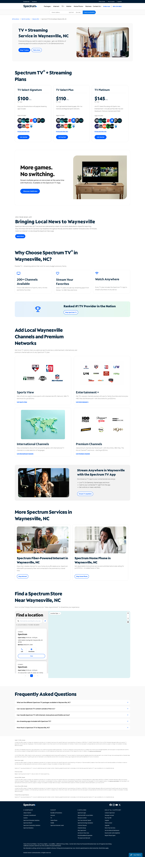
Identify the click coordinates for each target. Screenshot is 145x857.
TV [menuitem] (63, 6)
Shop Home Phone (81, 576)
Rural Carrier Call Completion (112, 833)
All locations (15, 19)
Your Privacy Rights (42, 844)
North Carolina (26, 19)
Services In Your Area (83, 833)
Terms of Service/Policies (30, 844)
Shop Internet (22, 576)
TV (51, 818)
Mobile (52, 823)
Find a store (36, 50)
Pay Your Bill (108, 818)
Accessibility (52, 844)
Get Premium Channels (83, 454)
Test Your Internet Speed (84, 820)
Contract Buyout (82, 825)
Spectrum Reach (27, 823)
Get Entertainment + (82, 402)
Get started (23, 137)
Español (119, 1)
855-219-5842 (117, 6)
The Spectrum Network (84, 838)
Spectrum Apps (82, 813)
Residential (26, 1)
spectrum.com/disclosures (95, 751)
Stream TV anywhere (85, 494)
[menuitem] (26, 1)
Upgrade (107, 825)
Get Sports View (22, 402)
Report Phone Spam (110, 835)
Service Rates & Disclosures (112, 830)
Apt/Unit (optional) (72, 11)
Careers (25, 818)
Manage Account (109, 815)
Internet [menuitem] (56, 6)
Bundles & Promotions (56, 813)
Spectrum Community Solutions (31, 825)
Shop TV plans (24, 50)
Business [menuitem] (88, 6)
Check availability (89, 12)
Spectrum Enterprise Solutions (31, 820)
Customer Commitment (29, 815)
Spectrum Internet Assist (57, 825)
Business (34, 1)
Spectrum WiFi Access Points (85, 815)
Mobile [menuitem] (69, 6)
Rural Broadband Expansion (85, 835)
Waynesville (35, 19)
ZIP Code (79, 10)
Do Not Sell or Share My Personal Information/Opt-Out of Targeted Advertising (90, 844)
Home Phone (54, 820)
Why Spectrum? (82, 830)
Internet (53, 815)
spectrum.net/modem (114, 781)
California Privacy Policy (62, 844)
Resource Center (82, 818)
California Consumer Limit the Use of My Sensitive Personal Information (42, 845)
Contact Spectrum (110, 813)
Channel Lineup (82, 828)
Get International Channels (25, 454)
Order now (106, 6)
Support (107, 820)
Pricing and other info (23, 131)
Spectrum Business (28, 828)
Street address (54, 10)
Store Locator (108, 823)
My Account (111, 1)
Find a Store (102, 1)
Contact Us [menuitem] (97, 6)
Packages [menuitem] (48, 6)
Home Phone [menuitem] (79, 6)
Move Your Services (110, 828)
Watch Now (20, 236)
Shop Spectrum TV (71, 312)
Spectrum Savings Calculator (85, 823)
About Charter (27, 813)
